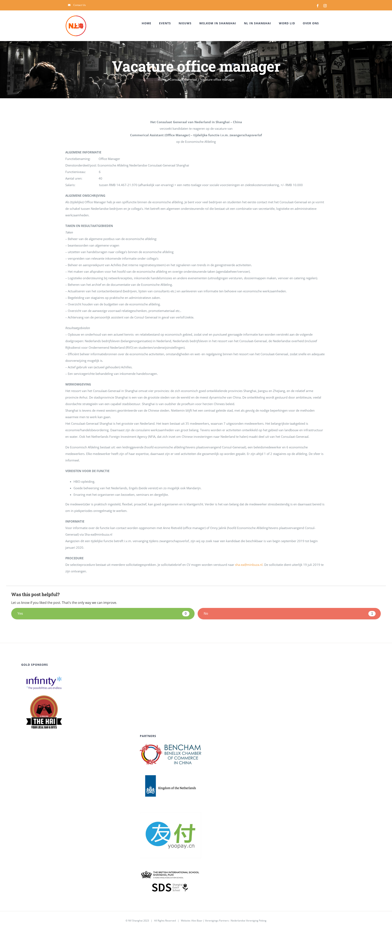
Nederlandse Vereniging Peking (248, 920)
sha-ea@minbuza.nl (249, 565)
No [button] (288, 613)
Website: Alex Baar (191, 920)
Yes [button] (102, 613)
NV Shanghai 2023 (138, 920)
